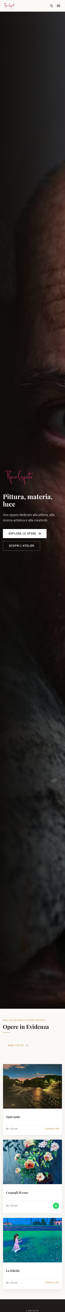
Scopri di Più (52, 1129)
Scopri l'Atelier (21, 545)
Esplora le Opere (22, 533)
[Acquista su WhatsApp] (56, 1206)
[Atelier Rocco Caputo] (26, 6)
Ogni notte (13, 1117)
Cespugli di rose (17, 1192)
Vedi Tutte (16, 1045)
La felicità (13, 1271)
